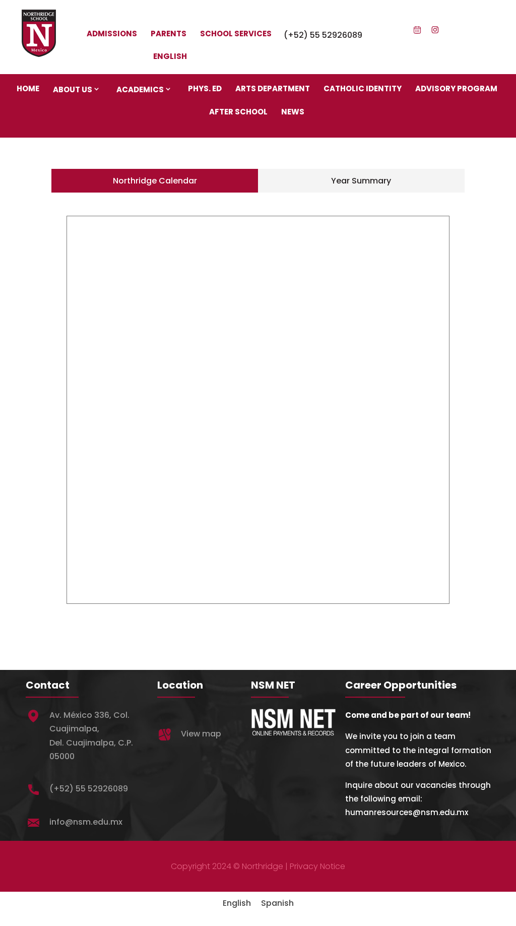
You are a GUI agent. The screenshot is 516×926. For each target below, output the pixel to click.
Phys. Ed (205, 88)
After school (238, 111)
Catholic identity (363, 88)
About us (72, 89)
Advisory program (456, 88)
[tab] (154, 181)
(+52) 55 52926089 (323, 35)
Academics (140, 89)
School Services (236, 33)
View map (201, 733)
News (292, 111)
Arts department (272, 88)
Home (28, 88)
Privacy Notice (317, 866)
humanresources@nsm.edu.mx (406, 812)
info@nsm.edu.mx (85, 822)
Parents (168, 33)
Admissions (112, 33)
